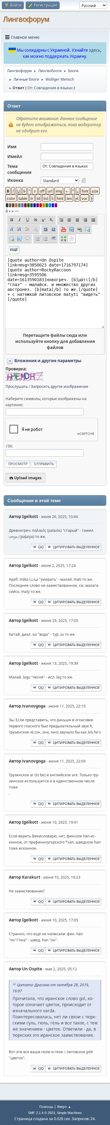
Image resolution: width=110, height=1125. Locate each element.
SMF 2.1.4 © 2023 (41, 1113)
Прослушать (17, 386)
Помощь (46, 1106)
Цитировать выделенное (76, 547)
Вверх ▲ (64, 1106)
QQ (41, 547)
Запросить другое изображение (59, 386)
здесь (94, 50)
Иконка (15, 180)
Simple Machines (69, 1113)
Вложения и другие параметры (47, 360)
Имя (11, 146)
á (7, 211)
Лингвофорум (26, 19)
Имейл (14, 156)
